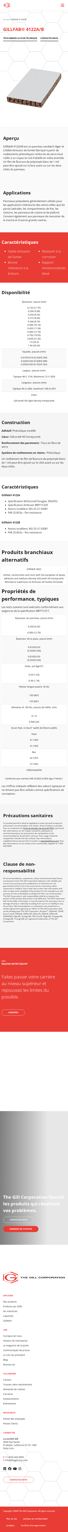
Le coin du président (14, 1354)
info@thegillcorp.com (16, 1460)
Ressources (9, 1364)
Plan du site (11, 1518)
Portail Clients (10, 1423)
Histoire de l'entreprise (15, 1340)
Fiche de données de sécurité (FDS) (38, 828)
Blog (5, 1359)
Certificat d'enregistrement (33, 1525)
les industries (10, 1311)
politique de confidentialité (35, 1518)
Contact (7, 1379)
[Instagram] (20, 1468)
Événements (9, 1403)
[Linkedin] (4, 1468)
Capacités (8, 1315)
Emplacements (11, 1398)
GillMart (7, 1320)
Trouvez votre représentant (17, 1384)
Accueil (6, 19)
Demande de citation (14, 1389)
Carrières (8, 1394)
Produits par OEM (12, 1306)
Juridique (10, 1525)
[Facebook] (9, 1468)
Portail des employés (14, 1418)
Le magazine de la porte (16, 1345)
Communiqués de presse (16, 1350)
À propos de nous (12, 1335)
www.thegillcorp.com (49, 841)
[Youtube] (14, 1468)
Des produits (10, 1301)
